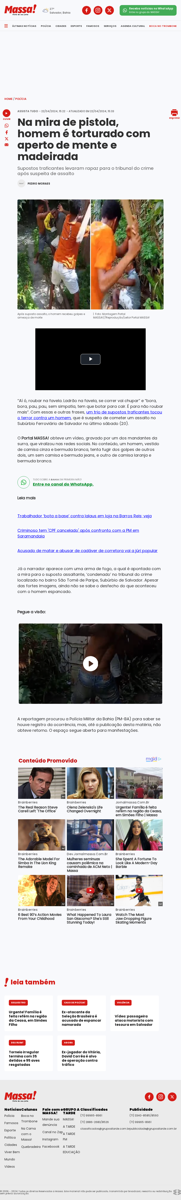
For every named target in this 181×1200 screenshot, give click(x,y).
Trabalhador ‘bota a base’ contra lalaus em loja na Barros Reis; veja (84, 516)
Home (9, 99)
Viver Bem (12, 1152)
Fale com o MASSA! (52, 1111)
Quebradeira (31, 1147)
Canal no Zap (52, 1132)
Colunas (29, 1109)
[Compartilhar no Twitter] (6, 139)
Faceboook (50, 1146)
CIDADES (60, 26)
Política (10, 1137)
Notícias (12, 1109)
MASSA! (68, 1119)
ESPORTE (76, 26)
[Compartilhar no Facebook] (7, 133)
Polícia (20, 99)
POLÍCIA (46, 26)
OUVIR (6, 118)
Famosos (11, 1123)
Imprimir (174, 117)
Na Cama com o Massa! (28, 1134)
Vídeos (9, 1166)
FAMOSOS (92, 26)
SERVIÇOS (110, 26)
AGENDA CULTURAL (133, 26)
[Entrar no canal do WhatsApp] (23, 482)
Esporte (10, 1130)
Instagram (50, 1139)
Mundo (9, 1159)
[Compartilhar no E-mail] (6, 144)
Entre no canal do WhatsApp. (63, 484)
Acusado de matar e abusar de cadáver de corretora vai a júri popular (87, 550)
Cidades (10, 1145)
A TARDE (69, 1126)
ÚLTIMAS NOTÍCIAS (24, 26)
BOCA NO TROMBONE (163, 26)
